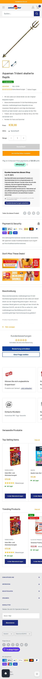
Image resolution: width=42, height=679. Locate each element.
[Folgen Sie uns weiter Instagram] (12, 644)
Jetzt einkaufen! (26, 388)
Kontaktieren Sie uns (21, 1)
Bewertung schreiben (21, 349)
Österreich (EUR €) (21, 633)
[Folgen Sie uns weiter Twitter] (8, 644)
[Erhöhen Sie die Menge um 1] (23, 138)
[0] (37, 7)
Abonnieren (10, 623)
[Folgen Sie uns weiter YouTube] (21, 644)
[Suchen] (37, 13)
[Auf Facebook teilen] (24, 213)
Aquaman (5, 86)
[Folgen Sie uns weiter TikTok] (26, 644)
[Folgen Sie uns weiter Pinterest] (17, 644)
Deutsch (6, 633)
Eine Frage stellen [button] (21, 354)
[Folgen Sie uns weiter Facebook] (4, 644)
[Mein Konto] (33, 7)
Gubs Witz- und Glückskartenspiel (11, 474)
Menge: (4, 138)
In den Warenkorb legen (15, 496)
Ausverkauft (21, 147)
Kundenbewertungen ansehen (17, 203)
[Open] (6, 673)
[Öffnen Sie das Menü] (3, 7)
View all (37, 440)
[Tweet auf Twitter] (33, 213)
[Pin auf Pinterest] (29, 213)
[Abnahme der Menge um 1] (11, 138)
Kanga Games (9, 470)
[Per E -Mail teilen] (38, 213)
